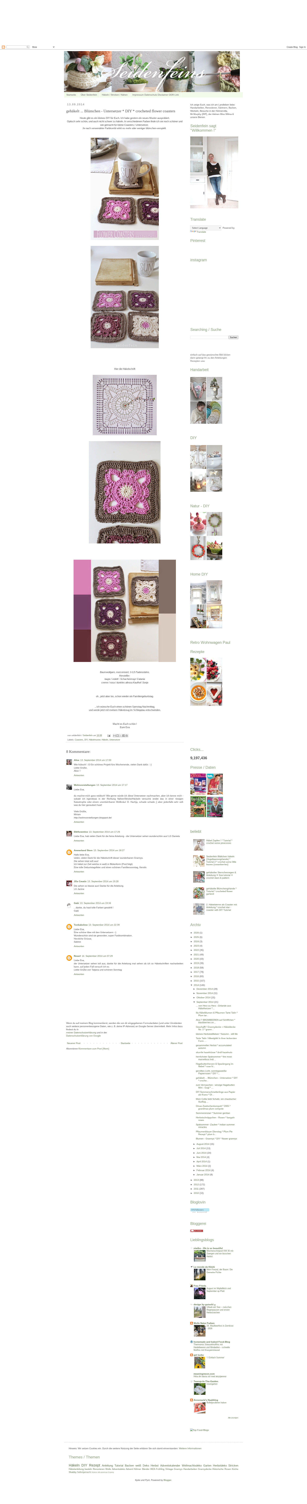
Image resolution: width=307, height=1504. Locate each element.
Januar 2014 (203, 1174)
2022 (197, 950)
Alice (76, 760)
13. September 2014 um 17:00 (95, 760)
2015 (197, 980)
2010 (197, 1193)
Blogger (167, 1480)
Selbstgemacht (84, 1472)
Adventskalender (170, 1465)
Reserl (77, 956)
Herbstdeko (220, 1465)
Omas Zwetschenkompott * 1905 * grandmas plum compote (213, 1107)
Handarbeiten (190, 1469)
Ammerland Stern (83, 850)
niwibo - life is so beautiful (208, 1248)
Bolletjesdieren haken (216, 1402)
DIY (86, 740)
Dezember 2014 (205, 989)
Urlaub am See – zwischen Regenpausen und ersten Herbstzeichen (219, 1310)
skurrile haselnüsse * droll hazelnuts (214, 1052)
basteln (88, 1469)
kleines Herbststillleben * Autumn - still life (217, 1034)
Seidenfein (88, 735)
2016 (197, 976)
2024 (197, 941)
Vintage (169, 1469)
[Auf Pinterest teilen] (126, 735)
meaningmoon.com (204, 1374)
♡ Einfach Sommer (215, 1357)
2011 (196, 1188)
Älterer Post (176, 1043)
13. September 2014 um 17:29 (104, 832)
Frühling (160, 1469)
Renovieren (99, 1469)
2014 (197, 985)
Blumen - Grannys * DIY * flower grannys (216, 1138)
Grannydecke (205, 1469)
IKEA (152, 1469)
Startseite (71, 94)
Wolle (108, 1469)
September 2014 (205, 1002)
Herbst (155, 1465)
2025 (197, 937)
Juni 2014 (202, 1153)
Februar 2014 (204, 1170)
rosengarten (212, 1384)
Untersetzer (114, 740)
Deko (146, 1465)
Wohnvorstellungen (84, 785)
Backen (129, 1465)
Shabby (72, 1472)
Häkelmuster (94, 740)
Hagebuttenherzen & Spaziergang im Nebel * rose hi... (214, 1065)
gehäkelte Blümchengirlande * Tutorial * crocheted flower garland (221, 891)
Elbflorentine (81, 832)
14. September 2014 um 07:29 (97, 956)
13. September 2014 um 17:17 (111, 785)
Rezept (94, 1465)
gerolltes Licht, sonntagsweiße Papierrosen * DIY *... (211, 1072)
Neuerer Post (73, 1043)
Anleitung (107, 1465)
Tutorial (118, 1465)
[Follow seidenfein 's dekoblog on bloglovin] (199, 1211)
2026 (197, 932)
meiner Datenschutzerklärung (81, 1032)
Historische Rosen (221, 1469)
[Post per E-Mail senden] (108, 735)
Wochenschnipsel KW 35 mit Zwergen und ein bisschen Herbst (220, 1254)
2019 (197, 963)
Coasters (79, 740)
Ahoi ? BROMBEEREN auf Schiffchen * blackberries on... (215, 1021)
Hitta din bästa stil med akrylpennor (210, 1376)
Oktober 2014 (204, 997)
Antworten (79, 775)
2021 (197, 954)
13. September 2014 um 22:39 (104, 925)
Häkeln (105, 740)
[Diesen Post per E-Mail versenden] (114, 735)
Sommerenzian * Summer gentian (213, 1113)
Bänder (146, 1469)
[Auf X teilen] (120, 735)
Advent (129, 1469)
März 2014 (202, 1166)
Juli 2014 (201, 1148)
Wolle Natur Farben (204, 1323)
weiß (138, 1465)
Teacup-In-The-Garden (206, 1381)
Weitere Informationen (190, 1448)
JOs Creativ (80, 881)
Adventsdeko (118, 1469)
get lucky (199, 1355)
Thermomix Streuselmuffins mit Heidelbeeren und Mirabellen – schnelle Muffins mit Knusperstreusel (212, 1347)
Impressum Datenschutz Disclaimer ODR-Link (155, 94)
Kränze (94, 1472)
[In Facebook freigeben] (123, 735)
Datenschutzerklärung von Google (83, 1035)
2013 (197, 1180)
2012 (197, 1184)
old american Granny (106, 1472)
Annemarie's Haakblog (206, 1400)
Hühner (137, 1469)
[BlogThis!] (117, 735)
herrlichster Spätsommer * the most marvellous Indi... (214, 1058)
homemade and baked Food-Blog (212, 1342)
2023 (197, 945)
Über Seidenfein (89, 94)
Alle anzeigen (233, 1418)
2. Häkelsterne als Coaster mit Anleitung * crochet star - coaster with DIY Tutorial (221, 907)
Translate (201, 232)
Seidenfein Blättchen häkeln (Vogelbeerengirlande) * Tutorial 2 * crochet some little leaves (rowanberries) (221, 860)
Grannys (178, 1469)
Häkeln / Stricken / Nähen (115, 94)
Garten (207, 1465)
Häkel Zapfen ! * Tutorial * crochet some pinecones (219, 841)
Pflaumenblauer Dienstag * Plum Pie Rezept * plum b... (214, 1133)
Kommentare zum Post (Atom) (94, 1048)
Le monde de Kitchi (204, 1267)
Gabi (76, 903)
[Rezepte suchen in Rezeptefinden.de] (199, 1430)
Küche (235, 1469)
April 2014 (202, 1161)
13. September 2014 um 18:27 (109, 850)
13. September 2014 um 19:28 (102, 881)
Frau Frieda (200, 1285)
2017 (197, 972)
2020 (197, 959)
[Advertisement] (96, 22)
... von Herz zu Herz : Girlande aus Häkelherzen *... (213, 1007)
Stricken (233, 1465)
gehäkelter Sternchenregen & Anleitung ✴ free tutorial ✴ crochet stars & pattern (221, 875)
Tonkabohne (81, 925)
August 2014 (203, 1144)
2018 (197, 967)
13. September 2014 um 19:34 (95, 903)
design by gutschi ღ (205, 1304)
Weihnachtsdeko (192, 1465)
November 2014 (205, 993)
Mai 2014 (202, 1157)
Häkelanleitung (76, 1469)
